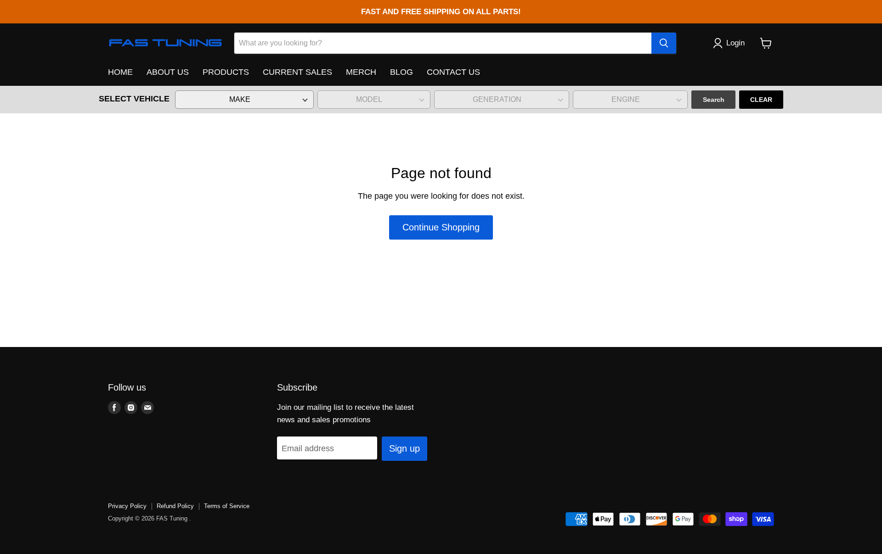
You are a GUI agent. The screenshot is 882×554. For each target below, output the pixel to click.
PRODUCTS (226, 72)
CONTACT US (453, 72)
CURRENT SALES (297, 72)
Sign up (404, 448)
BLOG (401, 72)
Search (713, 99)
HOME (120, 72)
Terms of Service (226, 506)
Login (735, 43)
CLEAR (761, 99)
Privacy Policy (127, 506)
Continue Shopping (441, 227)
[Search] (663, 43)
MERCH (361, 72)
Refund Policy (175, 506)
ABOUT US (168, 72)
